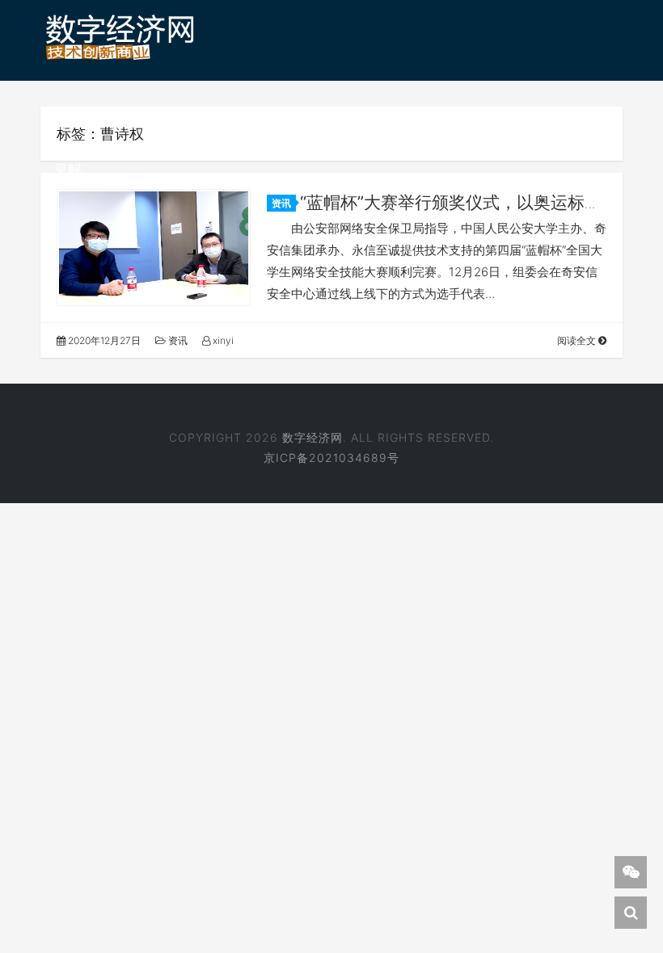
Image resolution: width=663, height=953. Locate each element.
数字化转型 (363, 123)
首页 (68, 123)
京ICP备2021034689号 (331, 457)
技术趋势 (274, 123)
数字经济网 (312, 437)
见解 (68, 170)
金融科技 (549, 123)
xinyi (222, 340)
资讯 (123, 123)
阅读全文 (577, 340)
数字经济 (191, 123)
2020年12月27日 (103, 340)
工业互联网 (459, 123)
